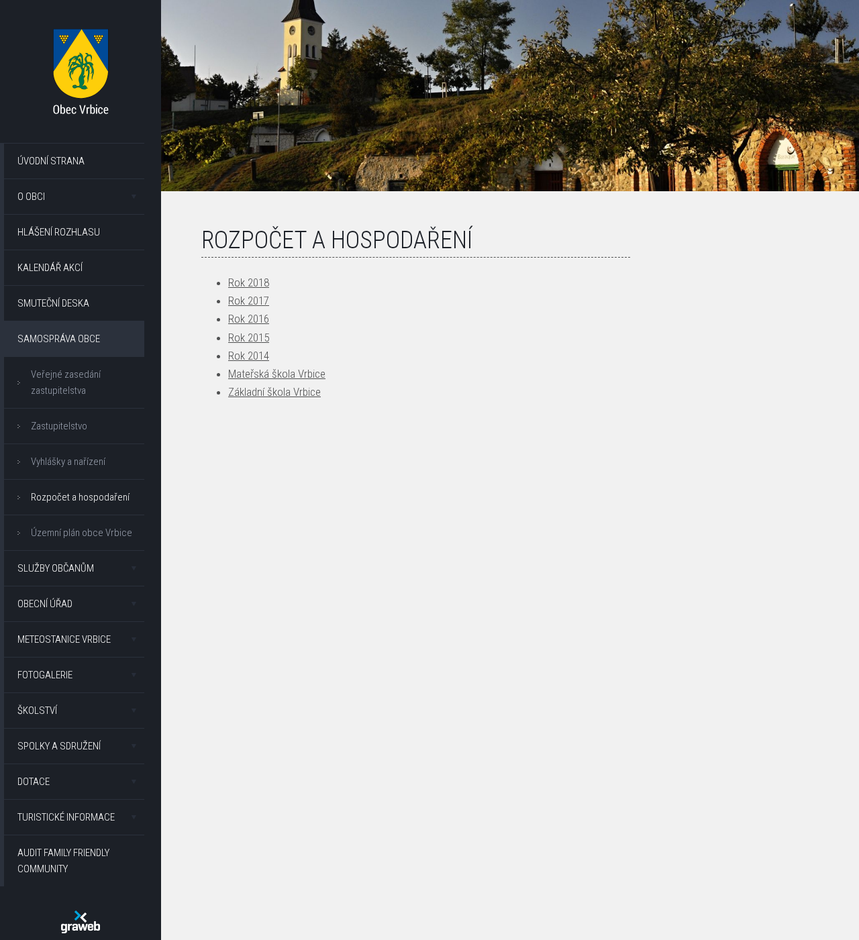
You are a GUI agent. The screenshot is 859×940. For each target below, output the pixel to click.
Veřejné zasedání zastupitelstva (66, 382)
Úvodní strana (51, 161)
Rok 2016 (248, 318)
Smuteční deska (53, 303)
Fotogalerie (44, 675)
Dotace (33, 782)
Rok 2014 (248, 355)
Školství (37, 710)
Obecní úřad (44, 604)
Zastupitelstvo (59, 426)
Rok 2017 (248, 300)
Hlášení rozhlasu (58, 232)
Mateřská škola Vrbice (276, 373)
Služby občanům (55, 568)
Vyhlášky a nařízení (68, 462)
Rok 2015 (248, 337)
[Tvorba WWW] (80, 921)
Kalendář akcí (50, 268)
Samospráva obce (58, 339)
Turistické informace (66, 817)
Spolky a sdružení (59, 746)
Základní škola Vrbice (274, 392)
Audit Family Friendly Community (63, 861)
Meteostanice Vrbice (64, 639)
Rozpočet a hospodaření (80, 497)
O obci (31, 197)
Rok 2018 (248, 282)
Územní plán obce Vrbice (81, 533)
